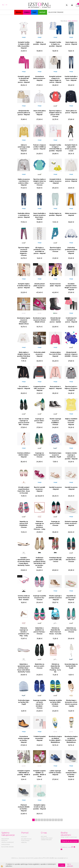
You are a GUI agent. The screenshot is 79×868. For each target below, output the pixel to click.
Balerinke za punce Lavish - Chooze (39, 666)
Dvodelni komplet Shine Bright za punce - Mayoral (71, 286)
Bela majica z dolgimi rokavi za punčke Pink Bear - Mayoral (23, 355)
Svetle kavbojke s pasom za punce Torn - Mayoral (71, 78)
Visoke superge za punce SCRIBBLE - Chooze (55, 421)
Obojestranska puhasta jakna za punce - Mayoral (23, 112)
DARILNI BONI (5, 844)
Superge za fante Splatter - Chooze (39, 455)
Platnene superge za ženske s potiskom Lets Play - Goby (23, 632)
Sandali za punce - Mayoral (55, 488)
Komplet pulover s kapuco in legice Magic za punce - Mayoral (55, 79)
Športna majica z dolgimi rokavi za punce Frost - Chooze (39, 182)
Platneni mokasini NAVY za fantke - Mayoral (71, 773)
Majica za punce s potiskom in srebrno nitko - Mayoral (24, 182)
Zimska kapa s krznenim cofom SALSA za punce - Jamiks (71, 703)
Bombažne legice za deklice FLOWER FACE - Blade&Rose (71, 739)
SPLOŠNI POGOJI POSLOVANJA (26, 839)
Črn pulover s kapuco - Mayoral (24, 387)
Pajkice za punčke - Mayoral (39, 43)
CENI (69, 21)
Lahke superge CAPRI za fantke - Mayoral (55, 772)
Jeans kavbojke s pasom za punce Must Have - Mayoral (39, 216)
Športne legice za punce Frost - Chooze (55, 249)
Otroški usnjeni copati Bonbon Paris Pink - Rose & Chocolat (24, 490)
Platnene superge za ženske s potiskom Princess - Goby (39, 525)
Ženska (18, 12)
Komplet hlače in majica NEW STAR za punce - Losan (71, 148)
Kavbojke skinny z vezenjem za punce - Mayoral (24, 215)
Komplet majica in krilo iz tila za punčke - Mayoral (39, 807)
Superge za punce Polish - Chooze (55, 523)
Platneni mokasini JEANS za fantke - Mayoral (23, 808)
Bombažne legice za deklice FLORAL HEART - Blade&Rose (55, 739)
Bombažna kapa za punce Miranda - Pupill (55, 455)
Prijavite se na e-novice (69, 841)
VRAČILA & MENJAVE (7, 842)
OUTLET (42, 12)
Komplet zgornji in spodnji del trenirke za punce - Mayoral (24, 79)
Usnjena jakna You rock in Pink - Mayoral (55, 354)
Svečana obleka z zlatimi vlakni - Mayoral (23, 455)
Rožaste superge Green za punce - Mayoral (71, 523)
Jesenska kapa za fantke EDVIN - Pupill (71, 666)
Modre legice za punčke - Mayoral (55, 214)
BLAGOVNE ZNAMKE (7, 846)
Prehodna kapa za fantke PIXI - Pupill (23, 702)
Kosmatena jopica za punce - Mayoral (39, 78)
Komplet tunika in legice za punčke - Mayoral (55, 44)
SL (3, 4)
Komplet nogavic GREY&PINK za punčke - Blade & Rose (23, 773)
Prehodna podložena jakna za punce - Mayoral (71, 250)
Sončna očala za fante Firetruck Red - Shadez (24, 597)
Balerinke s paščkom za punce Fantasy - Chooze (39, 631)
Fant (34, 12)
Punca (27, 12)
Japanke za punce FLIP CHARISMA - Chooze (23, 524)
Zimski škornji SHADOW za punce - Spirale (55, 320)
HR (6, 4)
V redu (61, 865)
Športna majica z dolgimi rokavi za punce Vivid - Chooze (55, 113)
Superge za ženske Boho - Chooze (71, 559)
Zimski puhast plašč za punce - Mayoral (39, 285)
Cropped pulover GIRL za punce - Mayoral (39, 388)
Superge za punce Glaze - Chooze (39, 420)
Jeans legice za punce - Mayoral (71, 43)
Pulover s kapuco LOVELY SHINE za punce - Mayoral (39, 147)
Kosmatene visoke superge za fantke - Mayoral (23, 739)
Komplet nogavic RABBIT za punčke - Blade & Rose (39, 773)
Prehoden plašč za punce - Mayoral (39, 354)
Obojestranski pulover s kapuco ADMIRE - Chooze (71, 354)
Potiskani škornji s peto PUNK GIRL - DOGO (55, 559)
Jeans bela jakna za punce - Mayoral (39, 112)
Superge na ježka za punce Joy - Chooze (39, 597)
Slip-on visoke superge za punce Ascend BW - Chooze (23, 421)
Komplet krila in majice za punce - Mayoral (55, 181)
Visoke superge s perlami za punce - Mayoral (55, 597)
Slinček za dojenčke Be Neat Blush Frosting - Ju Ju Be (55, 668)
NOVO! (36, 264)
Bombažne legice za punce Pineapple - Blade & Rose (23, 321)
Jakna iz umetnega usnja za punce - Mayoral (24, 148)
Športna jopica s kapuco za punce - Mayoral (71, 388)
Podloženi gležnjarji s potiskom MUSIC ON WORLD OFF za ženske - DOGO (40, 562)
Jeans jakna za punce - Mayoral (71, 111)
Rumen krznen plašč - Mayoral (55, 285)
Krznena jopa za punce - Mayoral (71, 180)
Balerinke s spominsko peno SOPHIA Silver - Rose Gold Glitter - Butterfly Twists (23, 668)
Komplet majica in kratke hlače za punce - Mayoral (23, 285)
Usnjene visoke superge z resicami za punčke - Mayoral (71, 456)
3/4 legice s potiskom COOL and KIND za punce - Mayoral (39, 250)
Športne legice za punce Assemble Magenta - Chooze (23, 251)
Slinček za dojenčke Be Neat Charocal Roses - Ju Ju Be (55, 631)
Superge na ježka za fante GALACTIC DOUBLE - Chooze (39, 704)
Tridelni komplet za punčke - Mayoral (39, 738)
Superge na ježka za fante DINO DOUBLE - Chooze (55, 703)
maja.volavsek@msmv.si (61, 858)
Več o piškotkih (70, 865)
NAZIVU (74, 21)
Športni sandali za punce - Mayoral (39, 489)
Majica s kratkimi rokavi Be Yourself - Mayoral (71, 421)
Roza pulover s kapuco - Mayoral (55, 387)
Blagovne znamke (55, 12)
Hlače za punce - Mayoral (71, 214)
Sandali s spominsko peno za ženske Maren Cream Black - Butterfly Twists (24, 561)
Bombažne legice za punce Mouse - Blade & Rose (39, 320)
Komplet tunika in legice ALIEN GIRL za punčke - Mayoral (24, 45)
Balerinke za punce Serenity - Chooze (71, 630)
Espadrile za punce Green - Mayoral (71, 597)
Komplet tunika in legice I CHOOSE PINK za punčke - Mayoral (55, 148)
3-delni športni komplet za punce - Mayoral (71, 320)
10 (58, 820)
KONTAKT (24, 836)
